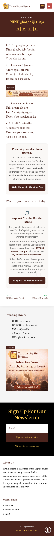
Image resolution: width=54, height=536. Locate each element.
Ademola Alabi (33, 530)
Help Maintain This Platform (28, 187)
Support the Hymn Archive (28, 280)
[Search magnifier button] (49, 6)
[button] (42, 6)
